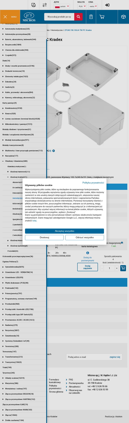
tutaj (34, 221)
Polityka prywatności (93, 182)
